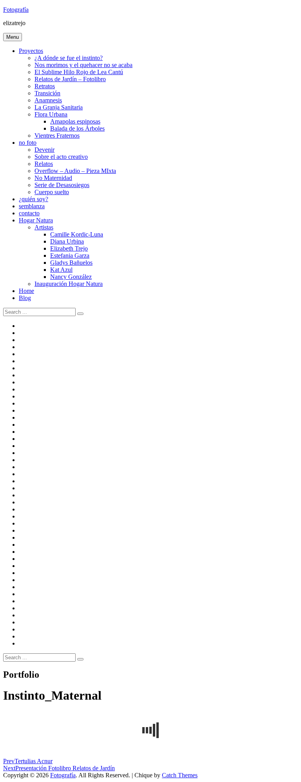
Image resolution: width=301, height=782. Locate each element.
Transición (47, 93)
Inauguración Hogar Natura (68, 283)
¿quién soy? (33, 199)
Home (26, 290)
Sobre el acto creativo (61, 156)
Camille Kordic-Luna (76, 234)
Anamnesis (48, 100)
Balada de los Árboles (77, 128)
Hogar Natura (36, 220)
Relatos (43, 163)
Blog (25, 298)
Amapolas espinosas (75, 121)
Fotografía (16, 9)
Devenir (44, 149)
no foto (27, 142)
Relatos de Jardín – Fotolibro (70, 79)
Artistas (43, 227)
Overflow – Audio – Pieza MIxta (75, 170)
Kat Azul (61, 269)
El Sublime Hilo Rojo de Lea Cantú (78, 72)
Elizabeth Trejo (69, 248)
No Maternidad (53, 178)
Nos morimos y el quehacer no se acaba (83, 65)
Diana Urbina (67, 241)
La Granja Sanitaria (58, 107)
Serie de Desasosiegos (61, 185)
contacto (29, 213)
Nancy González (71, 276)
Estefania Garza (69, 255)
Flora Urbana (50, 114)
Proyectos (31, 50)
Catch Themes (180, 775)
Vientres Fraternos (57, 135)
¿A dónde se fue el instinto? (68, 58)
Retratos (44, 86)
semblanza (32, 206)
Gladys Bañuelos (71, 262)
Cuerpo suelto (51, 192)
